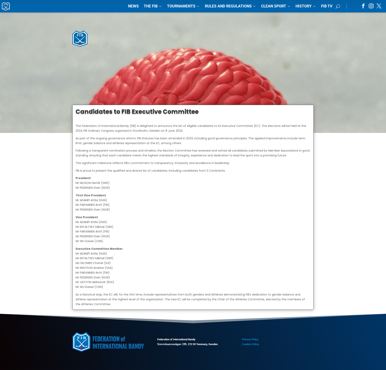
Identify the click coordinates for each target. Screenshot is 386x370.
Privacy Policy (250, 339)
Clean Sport (276, 6)
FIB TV (326, 6)
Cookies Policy (250, 344)
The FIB (153, 6)
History (306, 6)
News (133, 6)
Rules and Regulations (230, 6)
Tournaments (183, 6)
